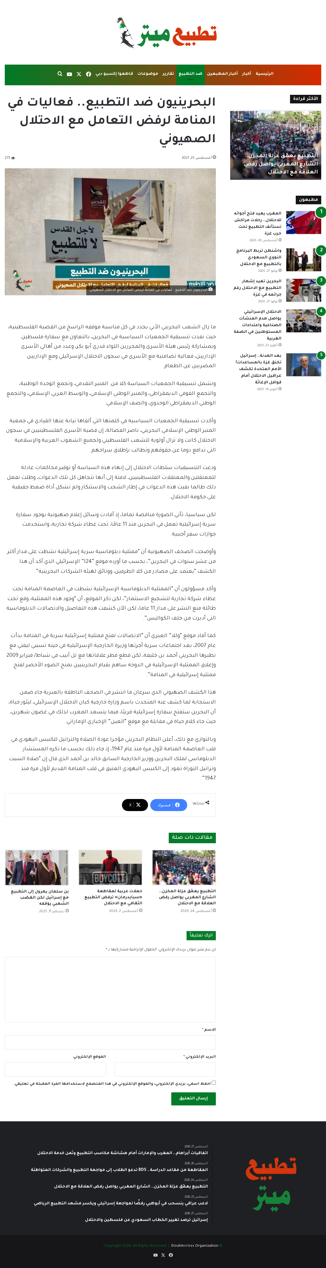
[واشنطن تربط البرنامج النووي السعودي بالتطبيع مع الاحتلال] (303, 260)
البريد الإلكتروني (199, 1057)
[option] (275, 145)
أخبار (246, 74)
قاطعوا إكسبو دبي (114, 74)
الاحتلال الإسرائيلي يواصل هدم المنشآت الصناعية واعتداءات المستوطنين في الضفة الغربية (257, 325)
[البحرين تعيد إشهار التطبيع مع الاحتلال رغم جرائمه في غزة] (303, 290)
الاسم (209, 1030)
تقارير (168, 74)
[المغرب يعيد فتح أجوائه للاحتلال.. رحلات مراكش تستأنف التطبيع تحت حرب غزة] (303, 223)
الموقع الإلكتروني (89, 1057)
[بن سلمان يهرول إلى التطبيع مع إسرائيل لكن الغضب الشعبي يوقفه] (37, 868)
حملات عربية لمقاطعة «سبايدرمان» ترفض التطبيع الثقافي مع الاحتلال (113, 897)
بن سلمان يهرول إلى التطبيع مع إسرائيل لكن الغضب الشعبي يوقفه (40, 898)
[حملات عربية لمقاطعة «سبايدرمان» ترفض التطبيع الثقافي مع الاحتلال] (110, 868)
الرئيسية (264, 74)
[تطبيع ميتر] (163, 32)
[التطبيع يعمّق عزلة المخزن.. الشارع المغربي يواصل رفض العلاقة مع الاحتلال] (184, 868)
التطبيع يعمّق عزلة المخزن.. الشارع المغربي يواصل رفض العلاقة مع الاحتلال (187, 897)
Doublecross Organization (194, 1246)
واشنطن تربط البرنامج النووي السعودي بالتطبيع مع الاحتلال (258, 258)
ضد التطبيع (190, 74)
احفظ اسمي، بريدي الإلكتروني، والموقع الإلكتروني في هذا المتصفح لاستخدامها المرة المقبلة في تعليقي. (112, 1084)
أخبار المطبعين (222, 74)
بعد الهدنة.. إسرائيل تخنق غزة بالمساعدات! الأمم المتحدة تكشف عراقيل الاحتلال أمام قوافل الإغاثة (258, 369)
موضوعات (148, 74)
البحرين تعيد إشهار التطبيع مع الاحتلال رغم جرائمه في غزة (257, 288)
